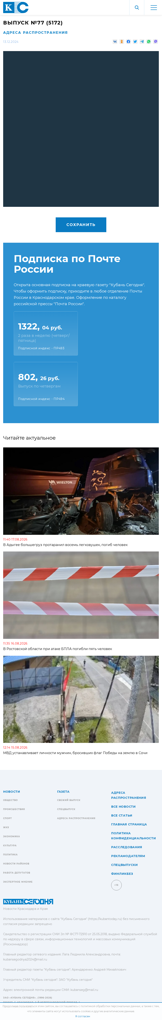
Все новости (123, 807)
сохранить (80, 224)
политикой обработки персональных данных (110, 1006)
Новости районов (16, 863)
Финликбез (122, 874)
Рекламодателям (128, 856)
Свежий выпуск (68, 800)
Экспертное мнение (18, 881)
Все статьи (121, 815)
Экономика (11, 836)
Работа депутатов (16, 872)
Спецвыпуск (66, 809)
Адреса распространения (35, 33)
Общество (10, 800)
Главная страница (129, 824)
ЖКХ (6, 827)
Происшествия (14, 809)
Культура (10, 845)
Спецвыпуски (124, 865)
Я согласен (82, 1016)
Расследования (126, 847)
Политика (10, 854)
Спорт (7, 818)
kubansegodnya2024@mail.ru (25, 959)
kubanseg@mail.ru (84, 990)
